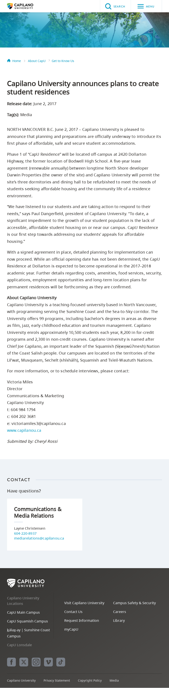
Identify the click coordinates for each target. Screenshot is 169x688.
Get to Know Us (63, 61)
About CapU (37, 61)
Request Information (81, 620)
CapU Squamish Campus (27, 621)
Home (16, 61)
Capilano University (27, 6)
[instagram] (36, 662)
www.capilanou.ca (24, 430)
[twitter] (23, 662)
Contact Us (73, 611)
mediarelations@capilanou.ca (39, 538)
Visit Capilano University (84, 602)
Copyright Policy (90, 680)
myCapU (71, 629)
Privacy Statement (57, 680)
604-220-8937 (25, 533)
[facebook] (11, 662)
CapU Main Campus (23, 612)
